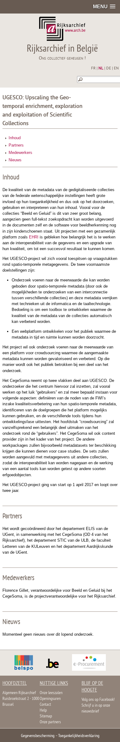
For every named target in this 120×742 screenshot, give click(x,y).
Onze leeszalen (51, 693)
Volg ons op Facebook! (98, 700)
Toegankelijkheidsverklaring (78, 736)
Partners (16, 145)
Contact (45, 705)
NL (100, 68)
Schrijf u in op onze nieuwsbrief (96, 708)
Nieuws (15, 160)
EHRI (33, 237)
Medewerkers (20, 152)
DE (108, 68)
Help (43, 710)
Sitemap (46, 716)
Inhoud (15, 137)
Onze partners (50, 722)
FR (93, 68)
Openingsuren (50, 699)
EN (116, 68)
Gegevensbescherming (37, 736)
